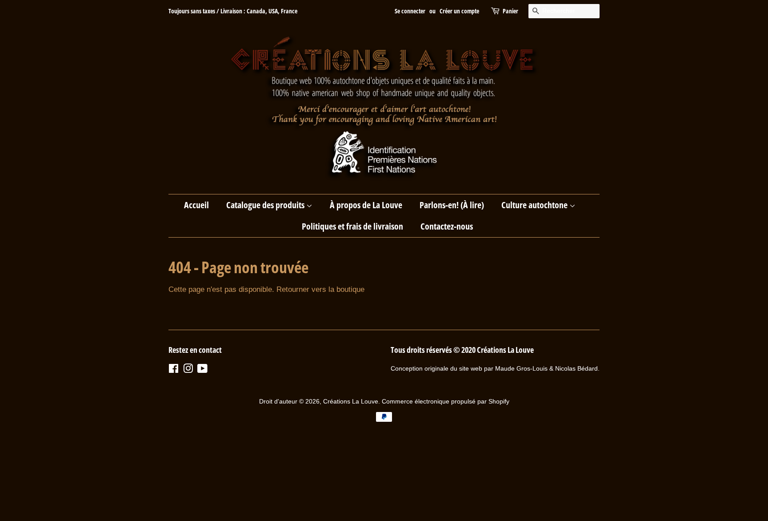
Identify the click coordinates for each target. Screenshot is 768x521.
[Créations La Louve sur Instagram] (188, 370)
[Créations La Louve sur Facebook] (173, 370)
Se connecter (410, 11)
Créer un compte (459, 11)
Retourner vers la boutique (320, 289)
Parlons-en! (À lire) (452, 205)
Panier (510, 11)
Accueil (196, 205)
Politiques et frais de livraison (352, 226)
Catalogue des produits (266, 205)
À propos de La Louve (366, 205)
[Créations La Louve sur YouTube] (202, 370)
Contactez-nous (446, 226)
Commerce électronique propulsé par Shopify (445, 401)
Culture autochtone (535, 205)
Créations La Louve (350, 401)
